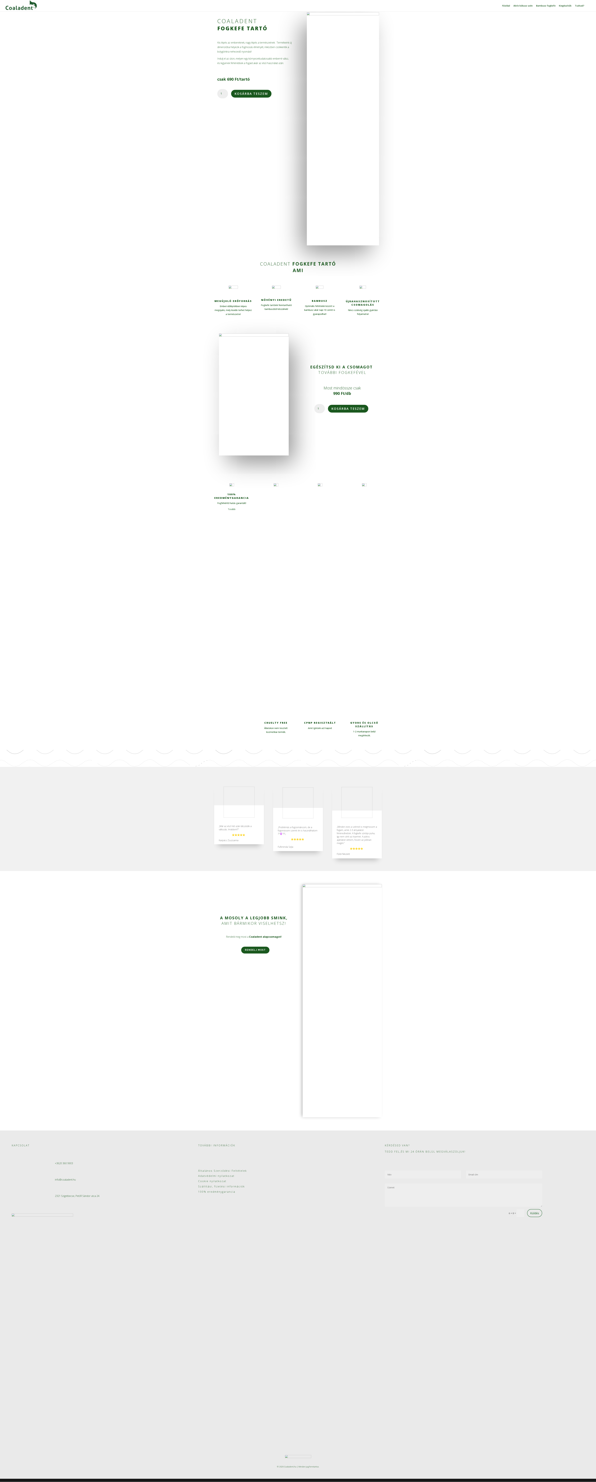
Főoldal (506, 6)
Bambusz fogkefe (545, 6)
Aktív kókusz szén (523, 6)
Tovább (231, 509)
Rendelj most (255, 950)
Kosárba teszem (251, 94)
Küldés (534, 1213)
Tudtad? (579, 6)
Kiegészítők (565, 6)
